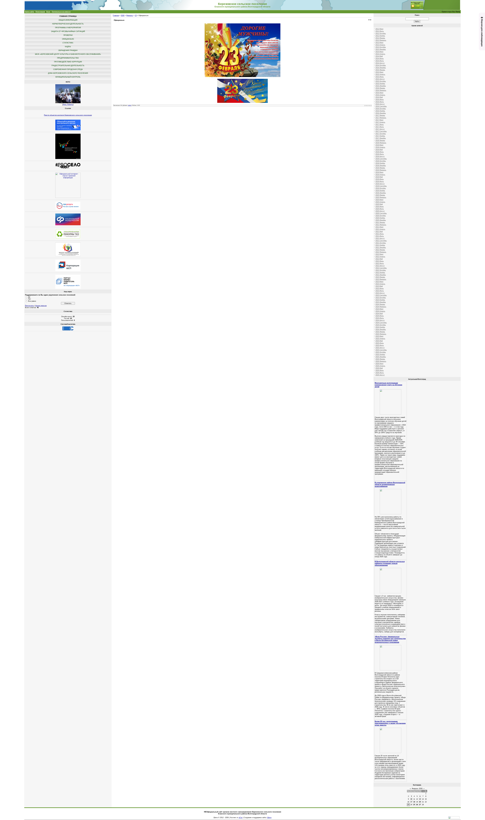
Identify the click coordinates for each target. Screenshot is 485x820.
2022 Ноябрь (380, 272)
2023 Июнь (379, 288)
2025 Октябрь (380, 352)
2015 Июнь (379, 77)
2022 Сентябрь (381, 268)
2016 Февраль (380, 90)
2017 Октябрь (380, 134)
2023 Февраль (380, 279)
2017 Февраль (380, 118)
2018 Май (379, 150)
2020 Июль (379, 209)
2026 (122, 15)
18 (414, 802)
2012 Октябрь (380, 33)
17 (411, 802)
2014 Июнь (379, 58)
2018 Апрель (380, 147)
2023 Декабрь (380, 302)
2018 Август (380, 156)
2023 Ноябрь (380, 300)
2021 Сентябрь (381, 241)
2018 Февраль (380, 143)
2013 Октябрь (380, 47)
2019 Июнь (379, 179)
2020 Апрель (380, 202)
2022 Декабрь (380, 275)
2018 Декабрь (380, 165)
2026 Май (379, 368)
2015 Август (380, 79)
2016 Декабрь (380, 113)
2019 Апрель (380, 175)
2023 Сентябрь (381, 295)
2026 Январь (380, 359)
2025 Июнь (379, 343)
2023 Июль (379, 291)
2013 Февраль (380, 40)
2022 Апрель (380, 257)
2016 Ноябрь (380, 111)
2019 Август (380, 184)
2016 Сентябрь (381, 106)
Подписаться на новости (61, 12)
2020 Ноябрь (380, 218)
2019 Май (379, 177)
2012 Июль (379, 31)
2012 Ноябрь (380, 36)
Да (29, 297)
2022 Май (379, 259)
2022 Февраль (380, 252)
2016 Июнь (379, 99)
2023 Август (380, 293)
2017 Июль (379, 127)
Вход (48, 12)
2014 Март (379, 52)
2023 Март (379, 282)
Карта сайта (29, 12)
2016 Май (379, 97)
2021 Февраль (380, 225)
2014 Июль (379, 61)
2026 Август (380, 375)
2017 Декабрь (380, 138)
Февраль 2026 (417, 789)
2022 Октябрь (380, 270)
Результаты (29, 306)
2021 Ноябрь (380, 245)
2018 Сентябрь (381, 159)
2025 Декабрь (380, 357)
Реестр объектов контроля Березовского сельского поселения (68, 115)
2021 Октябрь (380, 243)
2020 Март (379, 200)
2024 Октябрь (380, 325)
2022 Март (379, 254)
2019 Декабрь (380, 193)
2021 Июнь (379, 234)
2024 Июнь (379, 316)
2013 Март (379, 43)
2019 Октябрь (380, 188)
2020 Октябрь (380, 216)
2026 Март (379, 364)
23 (136, 15)
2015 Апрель (380, 74)
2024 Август (380, 320)
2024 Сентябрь (381, 323)
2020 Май (379, 204)
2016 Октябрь (380, 109)
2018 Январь (380, 140)
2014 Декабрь (380, 68)
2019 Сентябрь (381, 186)
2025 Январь (380, 332)
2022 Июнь (379, 261)
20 (420, 802)
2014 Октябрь (380, 65)
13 (420, 799)
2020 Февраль (380, 197)
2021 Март (379, 227)
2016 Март (379, 93)
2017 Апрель (380, 122)
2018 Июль (379, 154)
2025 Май (379, 341)
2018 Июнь (379, 152)
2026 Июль (379, 373)
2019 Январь (380, 168)
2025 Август (380, 348)
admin (129, 105)
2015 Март (379, 72)
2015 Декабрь (380, 86)
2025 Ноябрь (380, 354)
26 (417, 805)
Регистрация (40, 12)
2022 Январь (380, 250)
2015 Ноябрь (380, 83)
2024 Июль (379, 318)
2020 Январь (380, 195)
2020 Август (380, 211)
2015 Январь (380, 70)
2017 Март (379, 120)
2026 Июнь (379, 370)
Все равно (32, 301)
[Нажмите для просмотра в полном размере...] (242, 76)
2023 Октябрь (380, 298)
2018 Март (379, 145)
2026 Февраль (380, 361)
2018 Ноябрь (380, 163)
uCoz (241, 817)
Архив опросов (41, 306)
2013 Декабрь (380, 49)
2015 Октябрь (380, 81)
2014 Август (380, 63)
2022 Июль (379, 263)
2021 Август (380, 238)
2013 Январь (380, 38)
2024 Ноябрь (380, 327)
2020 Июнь (379, 206)
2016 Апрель (380, 95)
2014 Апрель (380, 54)
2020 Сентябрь (381, 213)
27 (420, 805)
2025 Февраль (380, 334)
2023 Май (379, 286)
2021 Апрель (380, 229)
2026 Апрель (380, 366)
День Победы (68, 104)
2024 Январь (380, 304)
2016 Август (380, 104)
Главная (116, 15)
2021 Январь (380, 222)
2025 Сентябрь (381, 350)
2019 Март (379, 172)
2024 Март (379, 309)
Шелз (269, 817)
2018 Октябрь (380, 161)
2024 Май (379, 313)
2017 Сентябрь (381, 131)
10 (411, 799)
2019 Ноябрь (380, 190)
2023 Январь (380, 277)
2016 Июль (379, 102)
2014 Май (379, 56)
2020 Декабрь (380, 220)
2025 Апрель (380, 338)
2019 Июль (379, 181)
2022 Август (380, 266)
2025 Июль (379, 345)
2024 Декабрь (380, 329)
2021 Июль (379, 236)
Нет (29, 299)
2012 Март (379, 29)
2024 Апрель (380, 311)
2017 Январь (380, 115)
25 (414, 805)
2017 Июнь (379, 124)
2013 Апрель (380, 45)
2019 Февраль (380, 170)
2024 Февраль (380, 307)
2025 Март (379, 336)
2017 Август (380, 129)
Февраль (129, 15)
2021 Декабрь (380, 247)
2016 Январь (380, 88)
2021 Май (379, 231)
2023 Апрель (380, 284)
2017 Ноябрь (380, 136)
